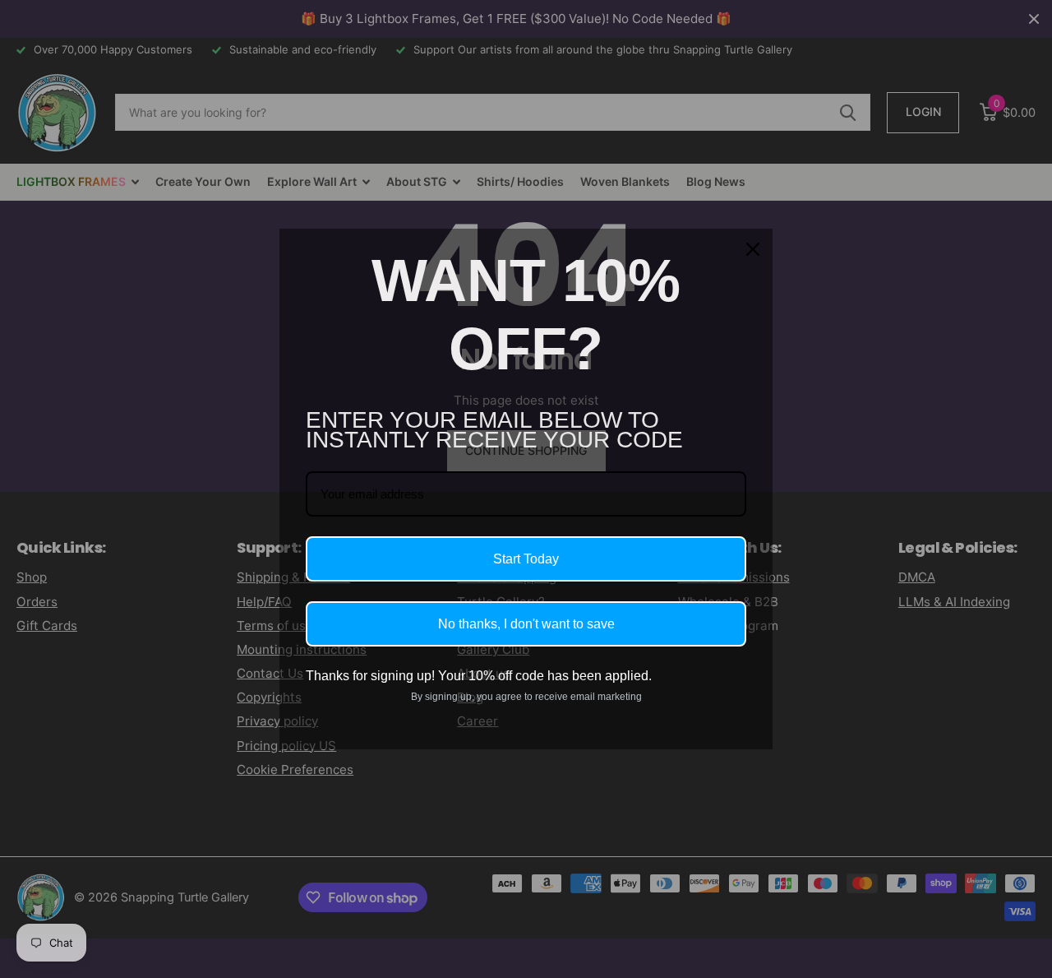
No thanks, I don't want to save (526, 624)
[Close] (753, 249)
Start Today (526, 559)
